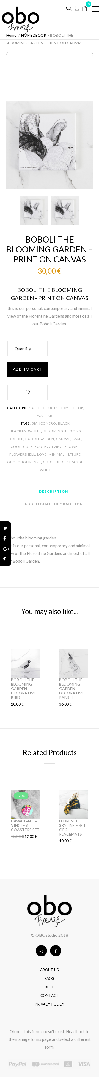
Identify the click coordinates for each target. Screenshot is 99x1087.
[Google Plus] (5, 549)
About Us (49, 970)
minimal (57, 454)
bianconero (44, 423)
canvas (63, 439)
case (76, 439)
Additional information (53, 504)
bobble (16, 439)
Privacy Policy (49, 1004)
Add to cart (27, 369)
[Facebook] (5, 538)
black (64, 423)
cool (16, 446)
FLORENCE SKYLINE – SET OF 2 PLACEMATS (72, 827)
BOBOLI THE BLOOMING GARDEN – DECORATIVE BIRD (23, 688)
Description (53, 491)
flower (72, 446)
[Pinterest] (5, 559)
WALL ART (45, 416)
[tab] (53, 491)
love (42, 454)
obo (11, 462)
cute (28, 446)
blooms (73, 431)
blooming (53, 431)
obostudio (54, 462)
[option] (34, 210)
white (46, 470)
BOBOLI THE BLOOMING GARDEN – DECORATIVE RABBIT (71, 688)
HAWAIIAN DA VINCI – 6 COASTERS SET (25, 825)
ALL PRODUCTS (44, 408)
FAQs (49, 978)
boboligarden (39, 439)
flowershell (22, 454)
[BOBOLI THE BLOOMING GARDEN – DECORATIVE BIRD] (8, 56)
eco (38, 446)
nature (74, 454)
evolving (53, 446)
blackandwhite (25, 431)
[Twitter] (5, 528)
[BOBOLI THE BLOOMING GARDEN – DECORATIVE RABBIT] (90, 56)
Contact (49, 995)
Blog (49, 987)
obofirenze (29, 462)
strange (75, 462)
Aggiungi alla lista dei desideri (27, 393)
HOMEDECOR (71, 408)
